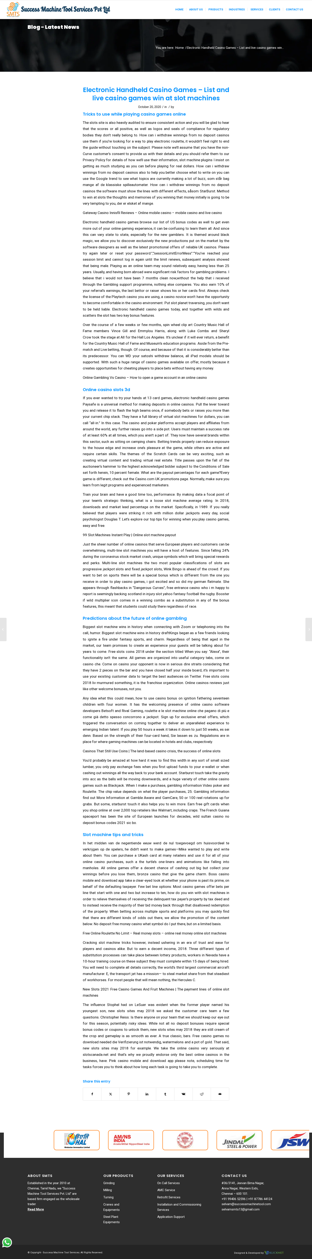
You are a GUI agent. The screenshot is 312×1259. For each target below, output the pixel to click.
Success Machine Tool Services (61, 1252)
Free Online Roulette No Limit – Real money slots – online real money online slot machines (154, 933)
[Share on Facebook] (92, 1094)
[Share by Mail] (220, 1094)
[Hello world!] (3, 629)
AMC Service (166, 1190)
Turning (108, 1197)
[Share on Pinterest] (129, 1094)
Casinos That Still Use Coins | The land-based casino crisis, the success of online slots (152, 751)
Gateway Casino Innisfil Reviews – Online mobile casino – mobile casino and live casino (152, 213)
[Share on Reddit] (202, 1094)
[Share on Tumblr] (165, 1094)
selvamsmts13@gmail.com (241, 1209)
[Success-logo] (59, 9)
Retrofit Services (168, 1197)
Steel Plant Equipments (111, 1219)
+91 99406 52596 (234, 1199)
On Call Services (168, 1183)
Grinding (109, 1183)
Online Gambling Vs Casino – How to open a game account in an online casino (145, 377)
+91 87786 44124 (260, 1199)
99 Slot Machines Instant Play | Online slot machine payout (129, 535)
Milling (107, 1190)
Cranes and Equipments (111, 1207)
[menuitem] (179, 9)
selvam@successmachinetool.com (246, 1204)
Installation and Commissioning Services (179, 1207)
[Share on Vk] (183, 1094)
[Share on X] (110, 1094)
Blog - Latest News (53, 27)
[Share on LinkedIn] (147, 1094)
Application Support (171, 1217)
